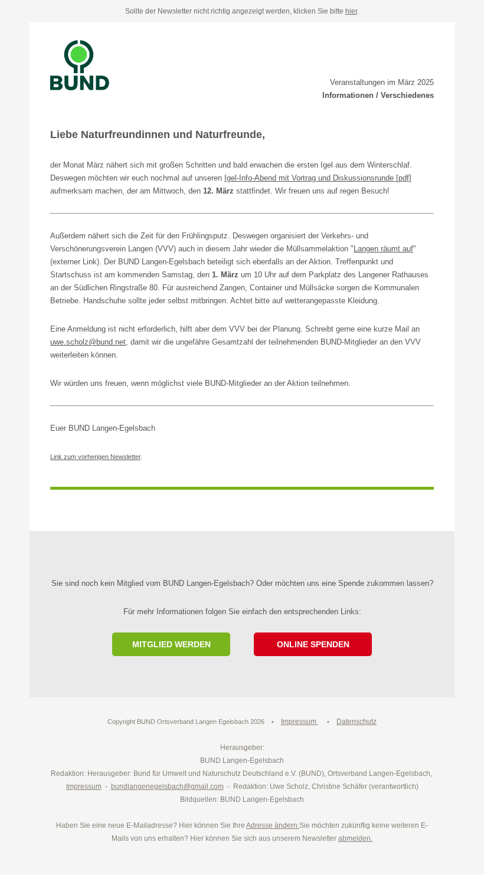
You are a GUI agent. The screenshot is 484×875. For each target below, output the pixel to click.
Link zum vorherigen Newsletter (95, 456)
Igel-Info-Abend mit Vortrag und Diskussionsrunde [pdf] (317, 177)
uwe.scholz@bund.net (88, 341)
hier (351, 11)
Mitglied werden (171, 644)
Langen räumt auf (383, 248)
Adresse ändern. (272, 825)
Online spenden (313, 644)
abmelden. (355, 838)
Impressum (84, 786)
